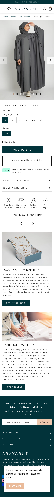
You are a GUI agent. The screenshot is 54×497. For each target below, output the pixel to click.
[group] (27, 60)
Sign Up (44, 422)
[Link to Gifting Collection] (27, 266)
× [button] (48, 468)
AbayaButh (27, 8)
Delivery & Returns (14, 188)
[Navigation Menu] (3, 8)
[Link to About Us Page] (27, 341)
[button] (50, 8)
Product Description (16, 180)
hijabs (42, 280)
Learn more (15, 485)
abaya (28, 280)
